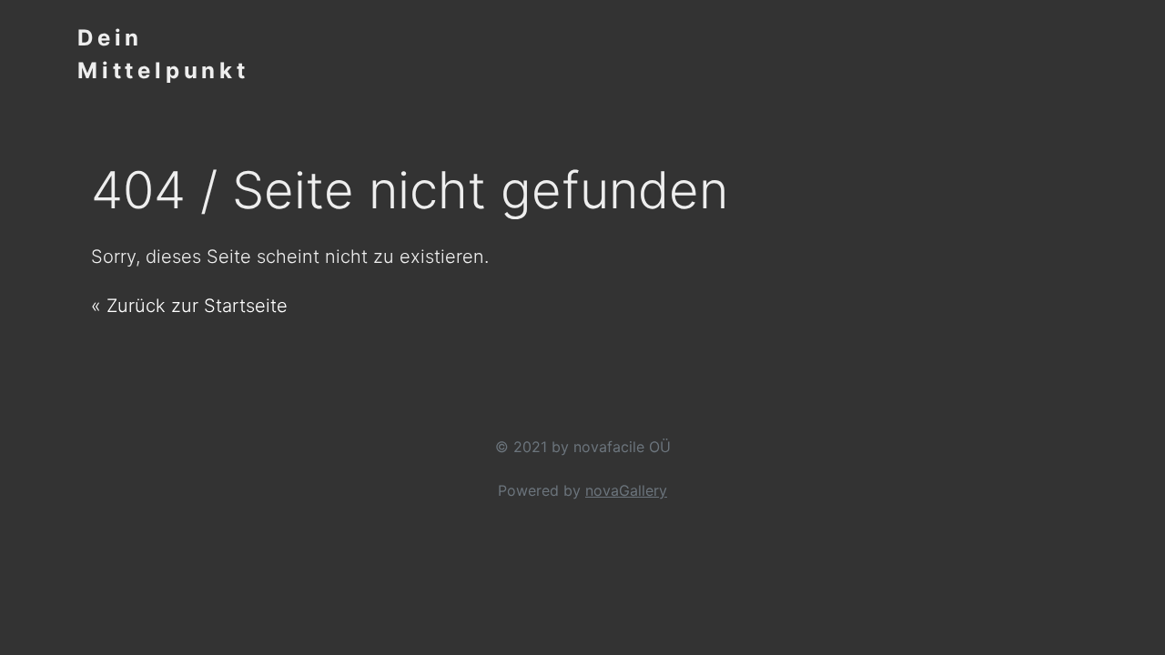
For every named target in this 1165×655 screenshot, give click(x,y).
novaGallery (626, 490)
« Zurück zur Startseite (189, 306)
